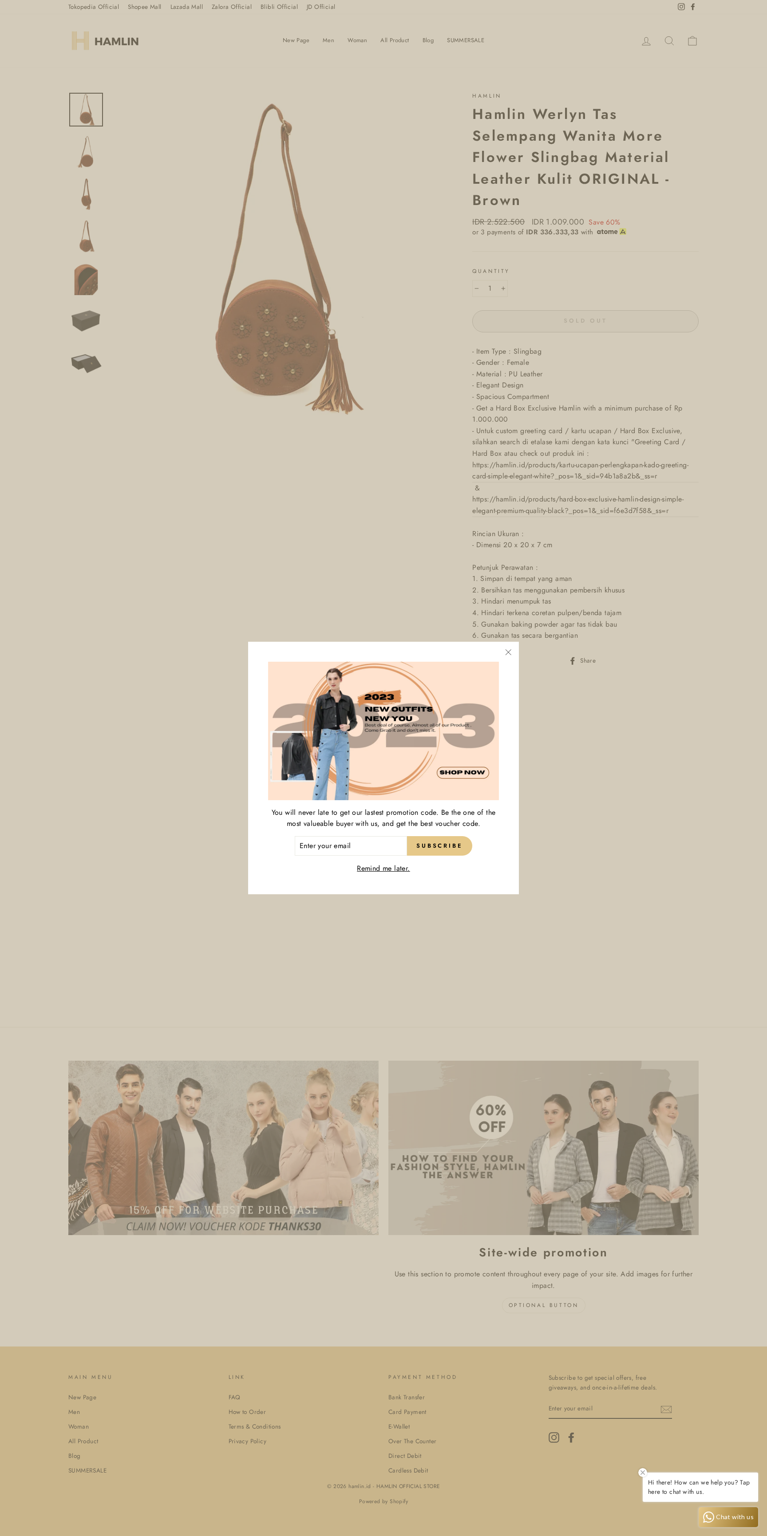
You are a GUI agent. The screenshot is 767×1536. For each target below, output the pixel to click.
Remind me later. (383, 868)
